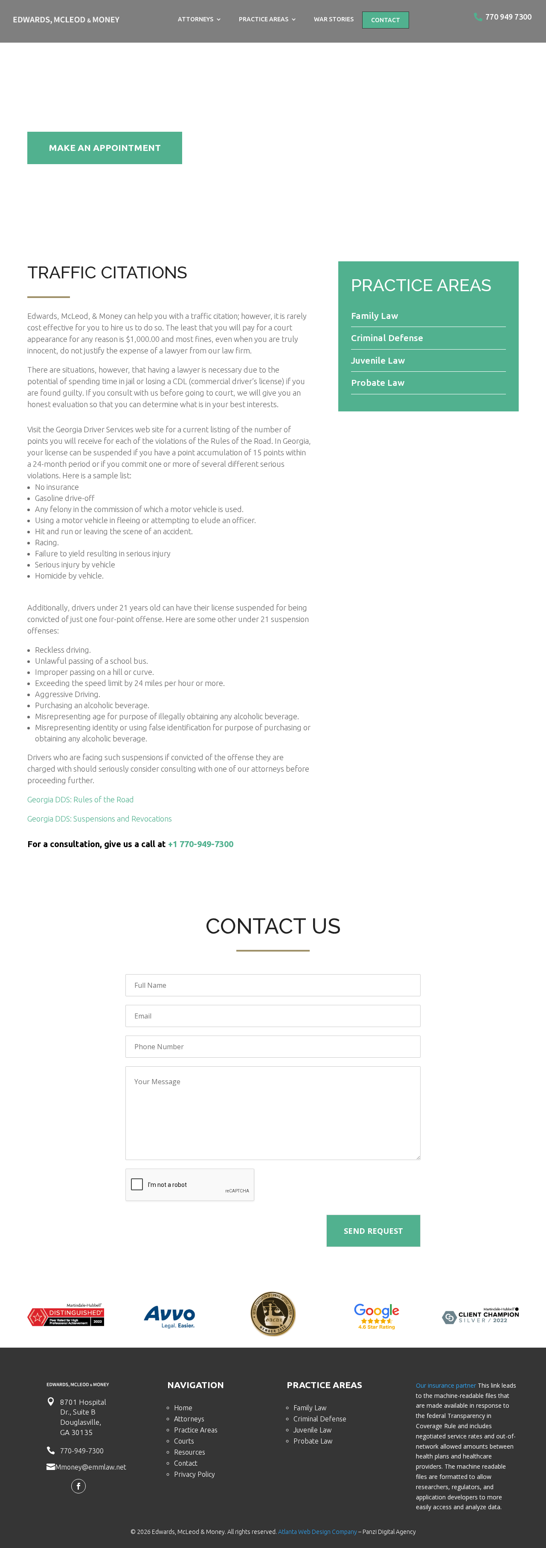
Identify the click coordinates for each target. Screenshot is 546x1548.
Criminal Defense (319, 1419)
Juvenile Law (312, 1430)
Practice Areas (263, 19)
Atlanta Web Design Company (317, 1531)
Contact (385, 20)
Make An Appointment (105, 147)
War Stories (334, 19)
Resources (189, 1452)
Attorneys (195, 19)
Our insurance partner (446, 1385)
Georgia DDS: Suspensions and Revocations (99, 818)
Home (183, 1408)
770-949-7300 (82, 1451)
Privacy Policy (194, 1474)
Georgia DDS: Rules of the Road (80, 799)
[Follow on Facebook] (78, 1486)
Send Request (373, 1231)
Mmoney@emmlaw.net (90, 1467)
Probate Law (312, 1441)
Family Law (309, 1408)
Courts (184, 1441)
